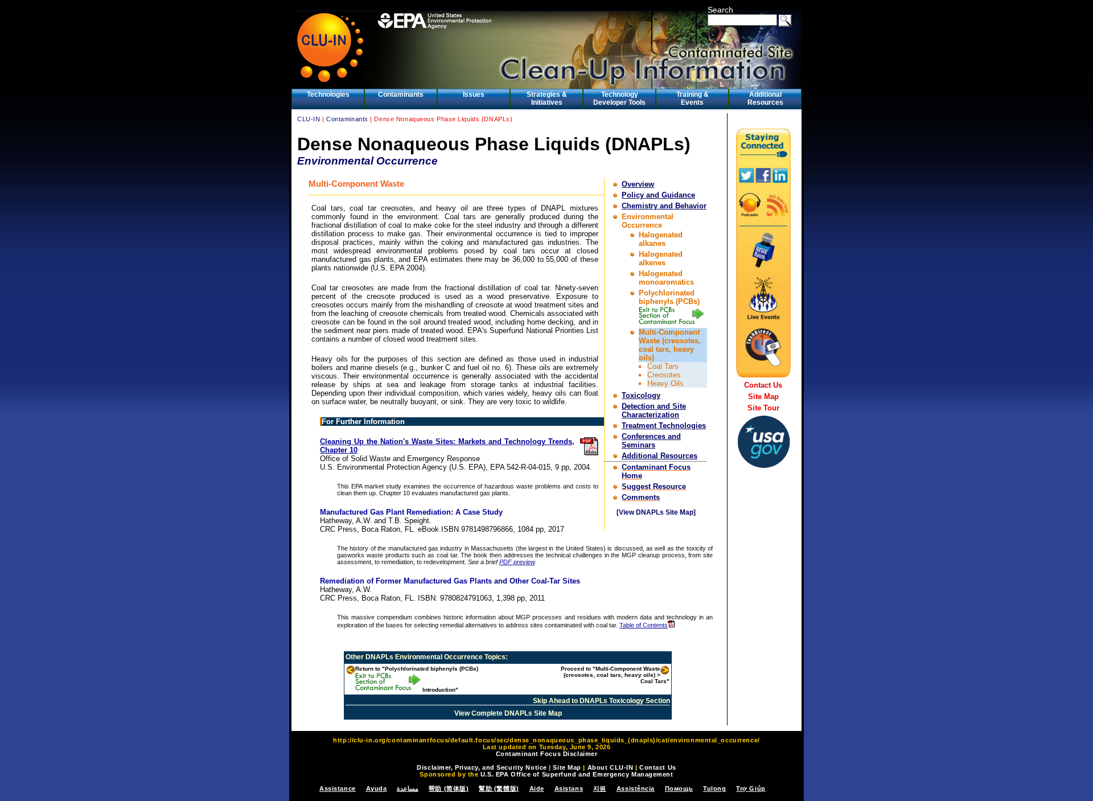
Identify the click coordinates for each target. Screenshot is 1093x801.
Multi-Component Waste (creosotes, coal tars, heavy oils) (670, 345)
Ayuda (376, 788)
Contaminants (401, 94)
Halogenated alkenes (661, 258)
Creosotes (664, 375)
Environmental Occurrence (647, 220)
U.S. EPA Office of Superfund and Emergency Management (576, 774)
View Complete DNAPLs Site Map (508, 713)
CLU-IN (308, 119)
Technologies (328, 94)
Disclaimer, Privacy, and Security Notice (481, 767)
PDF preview (517, 561)
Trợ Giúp (750, 788)
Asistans (568, 788)
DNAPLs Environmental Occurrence (424, 657)
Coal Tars (663, 366)
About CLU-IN (610, 767)
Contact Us (763, 385)
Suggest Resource (654, 486)
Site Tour (763, 408)
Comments (641, 497)
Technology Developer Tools (619, 98)
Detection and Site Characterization (654, 410)
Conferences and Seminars (651, 440)
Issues (473, 94)
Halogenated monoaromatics (666, 277)
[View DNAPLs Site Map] (656, 512)
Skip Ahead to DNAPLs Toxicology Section (601, 701)
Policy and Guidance (658, 195)
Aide (536, 788)
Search (720, 9)
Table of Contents (643, 625)
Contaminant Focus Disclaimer (547, 753)
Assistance (337, 788)
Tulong (714, 788)
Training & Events (692, 98)
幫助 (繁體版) (499, 788)
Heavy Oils (665, 383)
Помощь (679, 788)
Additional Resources (765, 98)
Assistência (636, 788)
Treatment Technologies (664, 425)
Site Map (763, 396)
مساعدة (407, 788)
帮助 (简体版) (449, 788)
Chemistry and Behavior (664, 206)
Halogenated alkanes (661, 239)
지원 (599, 788)
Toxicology (641, 395)
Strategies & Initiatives (547, 98)
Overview (638, 184)
